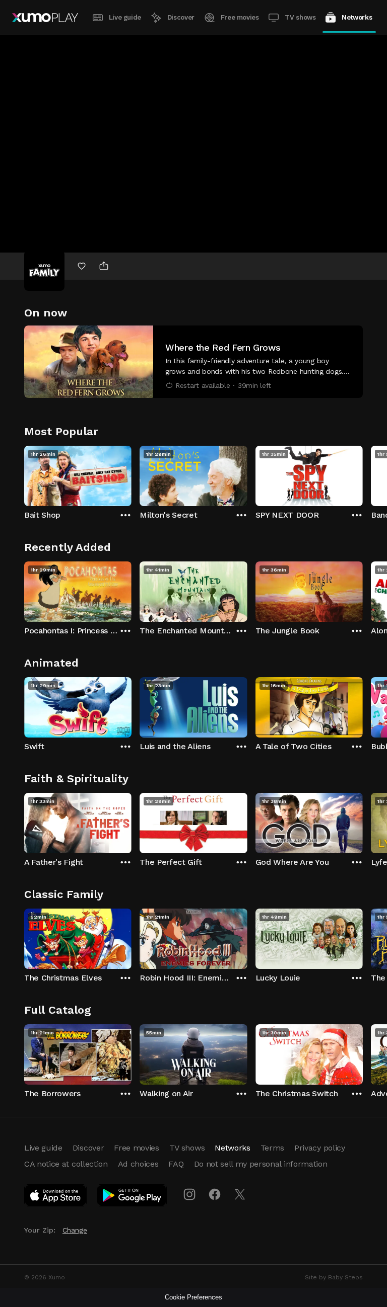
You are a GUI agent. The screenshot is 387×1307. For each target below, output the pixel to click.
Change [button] (74, 1230)
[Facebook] (214, 1194)
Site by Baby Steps (334, 1277)
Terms (272, 1148)
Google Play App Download (132, 1197)
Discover (181, 17)
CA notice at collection (66, 1164)
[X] (239, 1194)
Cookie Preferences (193, 1297)
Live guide (125, 17)
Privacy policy (319, 1148)
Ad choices (138, 1164)
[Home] (45, 17)
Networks (357, 17)
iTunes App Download (56, 1197)
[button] (193, 361)
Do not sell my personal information (261, 1164)
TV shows (300, 17)
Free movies (240, 17)
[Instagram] (189, 1194)
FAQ (175, 1164)
